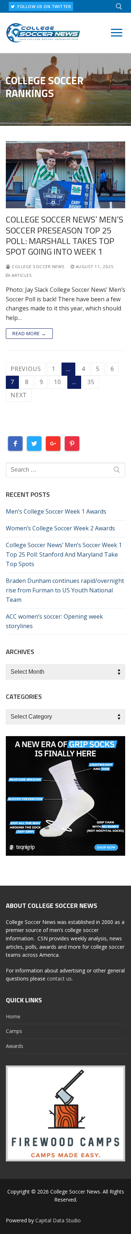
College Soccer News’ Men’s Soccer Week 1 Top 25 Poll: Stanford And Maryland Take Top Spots (64, 554)
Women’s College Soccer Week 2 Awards (60, 528)
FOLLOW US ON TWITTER (43, 6)
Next (19, 395)
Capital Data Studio (58, 1220)
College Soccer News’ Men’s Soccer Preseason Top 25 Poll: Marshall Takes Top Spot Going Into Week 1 (64, 235)
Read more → (29, 333)
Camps (14, 1031)
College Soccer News (38, 266)
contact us (59, 978)
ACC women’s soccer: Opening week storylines (54, 621)
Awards (14, 1045)
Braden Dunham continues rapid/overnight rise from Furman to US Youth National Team (65, 590)
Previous (26, 369)
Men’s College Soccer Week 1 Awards (56, 511)
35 (91, 382)
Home (13, 1016)
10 (57, 382)
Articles (21, 275)
